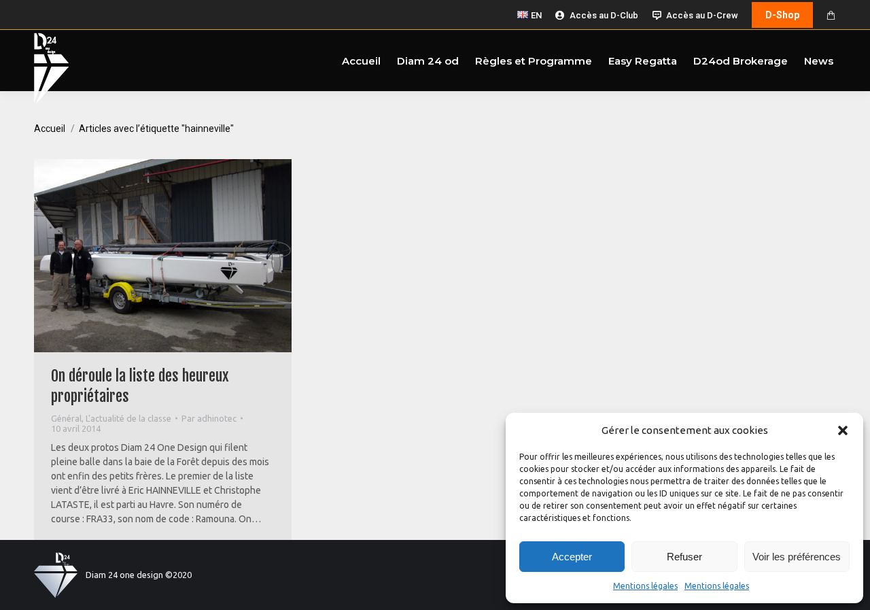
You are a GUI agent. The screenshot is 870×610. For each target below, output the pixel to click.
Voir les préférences (796, 556)
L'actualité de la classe (128, 418)
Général (66, 418)
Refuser (684, 556)
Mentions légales (645, 585)
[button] (843, 430)
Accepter (572, 556)
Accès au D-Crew (702, 15)
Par (209, 418)
